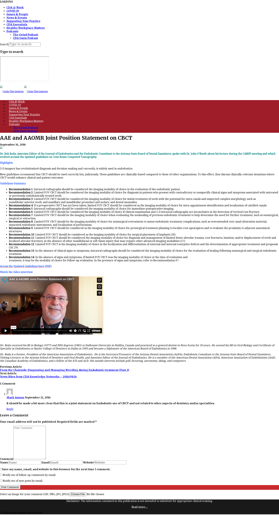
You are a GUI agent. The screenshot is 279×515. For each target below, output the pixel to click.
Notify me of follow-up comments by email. (29, 475)
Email (45, 462)
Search (4, 44)
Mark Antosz (15, 397)
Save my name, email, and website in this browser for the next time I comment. (56, 469)
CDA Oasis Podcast (25, 38)
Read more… (140, 506)
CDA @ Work (15, 7)
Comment (6, 459)
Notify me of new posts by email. (23, 480)
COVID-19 (12, 10)
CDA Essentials (16, 24)
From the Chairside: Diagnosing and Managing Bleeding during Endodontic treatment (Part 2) (64, 370)
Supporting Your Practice (23, 21)
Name (4, 462)
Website (88, 462)
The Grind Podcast (25, 34)
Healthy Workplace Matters (25, 27)
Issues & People (17, 14)
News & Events (16, 17)
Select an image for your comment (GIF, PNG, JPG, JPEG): (34, 494)
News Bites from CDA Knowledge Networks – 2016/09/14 (38, 376)
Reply (9, 409)
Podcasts (12, 31)
